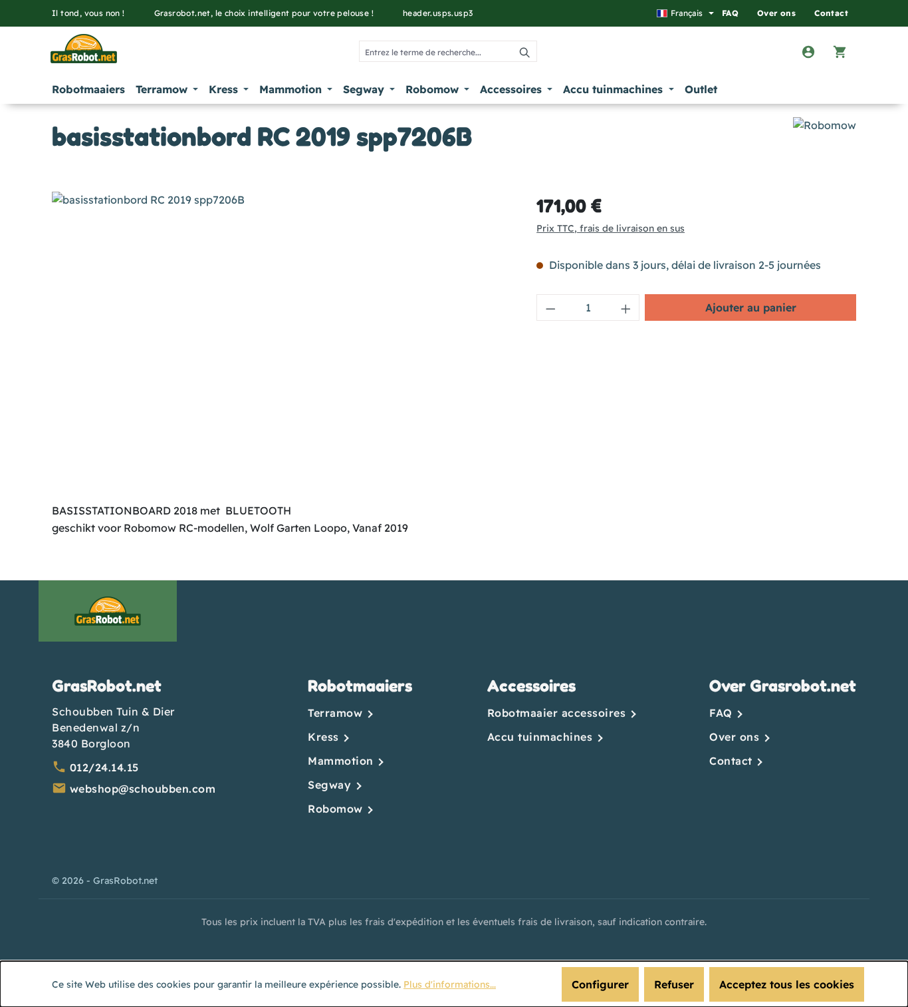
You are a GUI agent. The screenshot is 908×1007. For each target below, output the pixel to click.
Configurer (600, 984)
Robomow (337, 808)
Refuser (674, 984)
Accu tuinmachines (541, 736)
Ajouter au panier (750, 307)
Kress (325, 736)
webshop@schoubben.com (143, 788)
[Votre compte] (808, 51)
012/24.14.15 (104, 767)
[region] (281, 335)
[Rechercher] (525, 51)
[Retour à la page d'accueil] (78, 48)
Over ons (776, 13)
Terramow (337, 712)
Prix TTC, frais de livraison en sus (610, 228)
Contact (831, 13)
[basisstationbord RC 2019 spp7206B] (280, 335)
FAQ (730, 13)
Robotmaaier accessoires (558, 712)
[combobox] (436, 51)
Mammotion (342, 760)
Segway (331, 784)
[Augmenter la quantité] (626, 307)
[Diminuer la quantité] (550, 307)
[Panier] (840, 51)
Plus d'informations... (449, 984)
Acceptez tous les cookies (786, 984)
